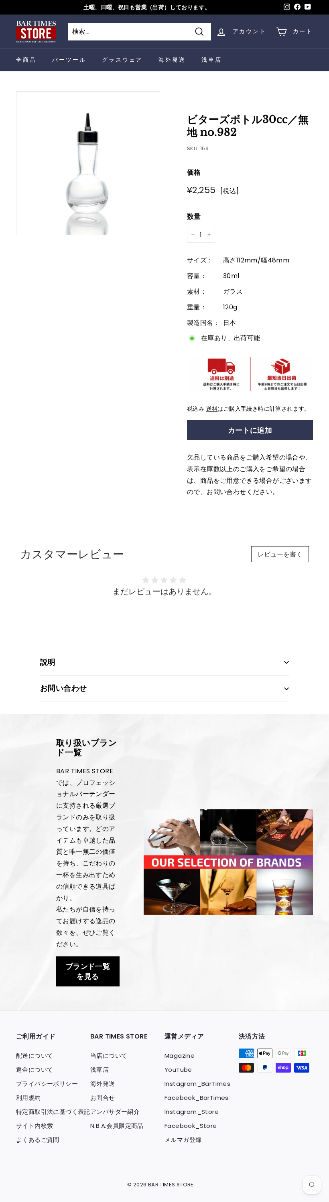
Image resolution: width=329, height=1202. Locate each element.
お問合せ (102, 1097)
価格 (194, 172)
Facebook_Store (190, 1125)
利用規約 (28, 1097)
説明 (48, 662)
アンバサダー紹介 (115, 1111)
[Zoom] (88, 163)
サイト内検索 (34, 1125)
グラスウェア (122, 60)
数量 (194, 216)
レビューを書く (280, 554)
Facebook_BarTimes (196, 1097)
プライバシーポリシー (47, 1083)
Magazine (179, 1055)
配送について (34, 1055)
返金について (34, 1069)
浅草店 (211, 60)
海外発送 (171, 60)
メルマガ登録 (182, 1139)
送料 (212, 409)
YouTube (178, 1069)
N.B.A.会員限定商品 (117, 1125)
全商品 (26, 60)
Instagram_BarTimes (197, 1083)
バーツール (69, 60)
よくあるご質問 (37, 1139)
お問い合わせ (63, 688)
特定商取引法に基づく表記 (53, 1111)
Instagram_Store (191, 1111)
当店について (108, 1055)
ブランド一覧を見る (88, 971)
